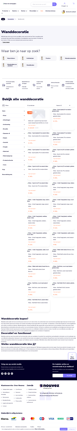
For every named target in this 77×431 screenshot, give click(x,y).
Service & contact (71, 12)
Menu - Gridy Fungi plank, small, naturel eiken (63, 238)
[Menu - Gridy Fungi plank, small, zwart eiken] (38, 250)
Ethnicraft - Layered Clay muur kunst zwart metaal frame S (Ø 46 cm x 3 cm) (38, 122)
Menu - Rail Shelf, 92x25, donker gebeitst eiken (61, 288)
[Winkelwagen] (73, 3)
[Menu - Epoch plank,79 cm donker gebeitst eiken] (63, 133)
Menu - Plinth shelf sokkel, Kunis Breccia (36, 270)
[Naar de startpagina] (9, 3)
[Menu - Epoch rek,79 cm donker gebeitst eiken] (63, 167)
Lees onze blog (19, 395)
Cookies (32, 426)
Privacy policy (19, 401)
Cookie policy (19, 398)
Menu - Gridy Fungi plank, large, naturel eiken (38, 205)
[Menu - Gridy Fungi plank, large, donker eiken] (63, 183)
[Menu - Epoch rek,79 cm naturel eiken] (38, 183)
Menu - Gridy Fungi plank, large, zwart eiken (63, 205)
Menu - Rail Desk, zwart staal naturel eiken (37, 288)
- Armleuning (6, 124)
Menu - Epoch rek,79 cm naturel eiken (38, 186)
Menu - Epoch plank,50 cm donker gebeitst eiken (62, 115)
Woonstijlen (33, 11)
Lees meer (6, 42)
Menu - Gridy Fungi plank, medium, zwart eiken (37, 238)
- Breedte (5, 129)
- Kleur (4, 115)
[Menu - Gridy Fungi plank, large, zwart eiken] (63, 200)
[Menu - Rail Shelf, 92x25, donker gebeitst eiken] (63, 283)
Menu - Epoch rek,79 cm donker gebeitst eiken (61, 172)
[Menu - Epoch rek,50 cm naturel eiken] (38, 166)
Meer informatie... (40, 429)
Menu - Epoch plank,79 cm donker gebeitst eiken (62, 138)
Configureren (72, 429)
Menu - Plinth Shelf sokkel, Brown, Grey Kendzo (63, 255)
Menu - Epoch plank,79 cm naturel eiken (38, 152)
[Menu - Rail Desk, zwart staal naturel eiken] (38, 283)
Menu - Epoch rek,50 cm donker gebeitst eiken (61, 155)
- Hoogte (5, 147)
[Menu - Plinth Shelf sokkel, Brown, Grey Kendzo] (63, 250)
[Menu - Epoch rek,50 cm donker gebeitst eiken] (63, 150)
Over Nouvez (19, 389)
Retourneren (6, 397)
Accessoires (11, 19)
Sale (42, 11)
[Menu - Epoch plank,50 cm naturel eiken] (38, 133)
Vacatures (18, 392)
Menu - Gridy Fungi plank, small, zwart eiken (38, 255)
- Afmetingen (6, 120)
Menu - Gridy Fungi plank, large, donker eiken (63, 188)
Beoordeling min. (7, 174)
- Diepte (4, 138)
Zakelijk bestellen (32, 389)
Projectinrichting (32, 392)
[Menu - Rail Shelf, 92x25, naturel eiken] (38, 299)
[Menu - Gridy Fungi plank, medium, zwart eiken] (38, 233)
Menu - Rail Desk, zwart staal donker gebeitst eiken (62, 272)
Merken (23, 11)
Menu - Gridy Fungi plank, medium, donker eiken (37, 222)
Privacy (39, 426)
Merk (3, 111)
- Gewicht (5, 142)
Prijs (3, 169)
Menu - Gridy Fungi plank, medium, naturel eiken (62, 222)
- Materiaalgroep (7, 156)
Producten (5, 11)
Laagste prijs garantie (8, 403)
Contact (5, 406)
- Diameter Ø (6, 133)
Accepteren (63, 429)
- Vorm (4, 165)
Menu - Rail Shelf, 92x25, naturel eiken (38, 302)
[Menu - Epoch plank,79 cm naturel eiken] (38, 149)
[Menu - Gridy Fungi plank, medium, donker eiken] (38, 217)
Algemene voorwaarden (21, 426)
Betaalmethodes (7, 400)
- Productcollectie (7, 160)
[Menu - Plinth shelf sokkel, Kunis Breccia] (38, 266)
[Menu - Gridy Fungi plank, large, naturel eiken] (38, 200)
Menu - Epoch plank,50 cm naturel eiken (38, 136)
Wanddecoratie (21, 19)
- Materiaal (5, 151)
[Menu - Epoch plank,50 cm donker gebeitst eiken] (63, 110)
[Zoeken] (54, 4)
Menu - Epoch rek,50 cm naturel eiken (38, 169)
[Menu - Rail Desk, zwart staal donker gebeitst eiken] (63, 267)
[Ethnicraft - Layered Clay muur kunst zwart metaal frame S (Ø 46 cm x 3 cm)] (38, 114)
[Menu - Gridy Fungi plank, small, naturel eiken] (63, 233)
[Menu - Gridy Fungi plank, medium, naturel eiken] (63, 217)
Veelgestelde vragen (8, 389)
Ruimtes (14, 11)
